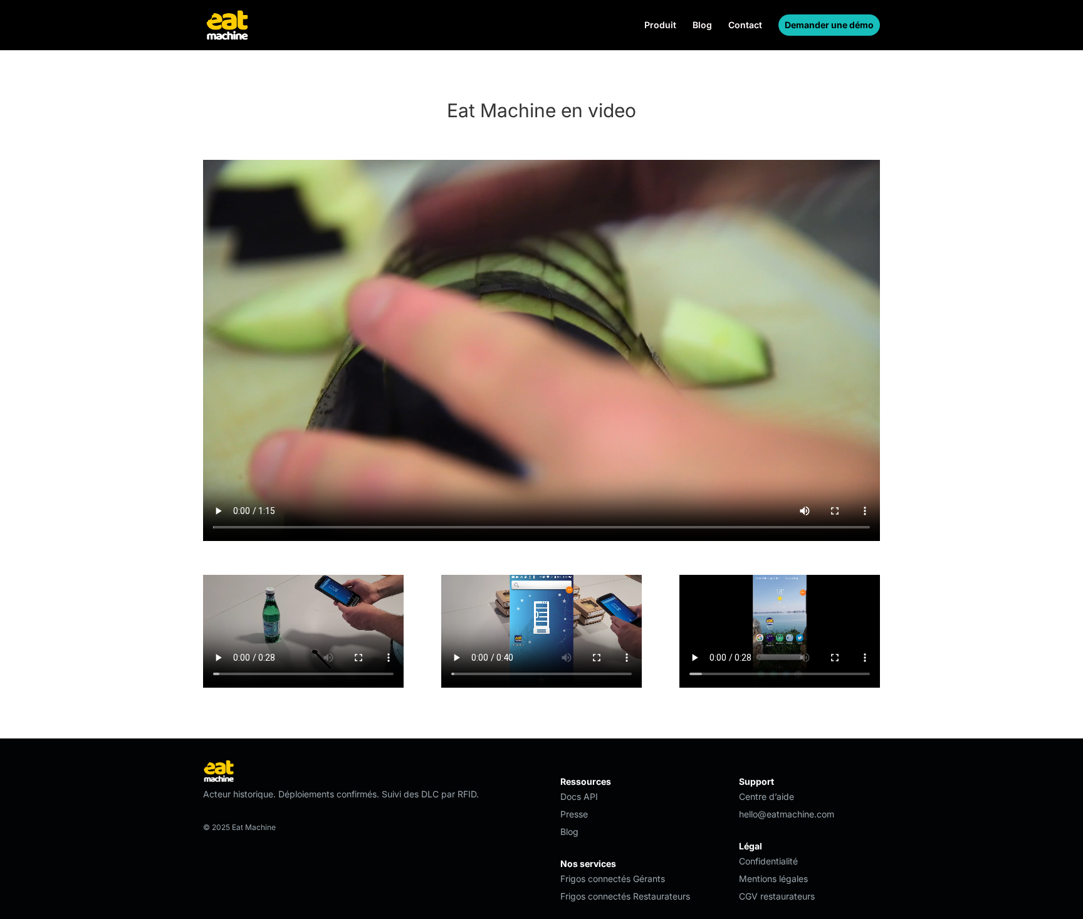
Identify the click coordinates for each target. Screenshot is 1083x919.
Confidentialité (768, 861)
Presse (574, 814)
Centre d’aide (766, 796)
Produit (660, 25)
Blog (702, 25)
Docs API (579, 796)
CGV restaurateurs (777, 896)
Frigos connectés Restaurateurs (625, 896)
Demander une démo (829, 24)
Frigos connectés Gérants (612, 878)
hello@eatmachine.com (786, 814)
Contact (745, 25)
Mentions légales (773, 878)
